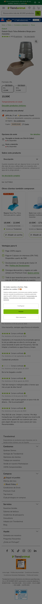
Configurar (21, 306)
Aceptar (21, 311)
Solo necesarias (21, 317)
